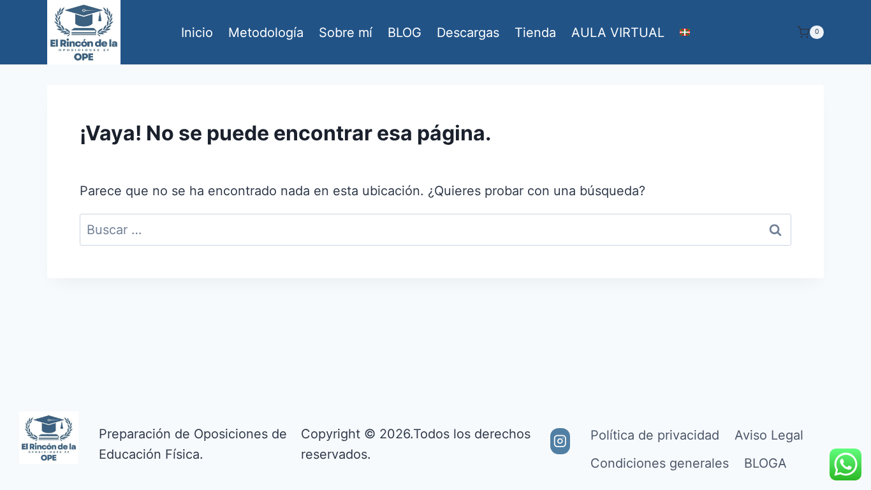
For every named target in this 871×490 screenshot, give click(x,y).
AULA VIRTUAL (617, 32)
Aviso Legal (769, 435)
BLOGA (765, 463)
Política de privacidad (654, 435)
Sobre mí (345, 32)
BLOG (404, 32)
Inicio (197, 32)
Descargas (468, 32)
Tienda (535, 32)
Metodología (266, 32)
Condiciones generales (659, 463)
